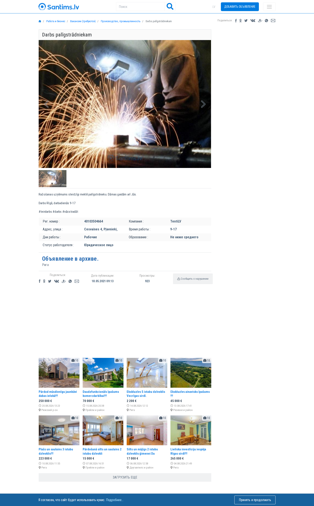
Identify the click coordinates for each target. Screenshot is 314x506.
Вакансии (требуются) (83, 21)
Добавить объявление (239, 6)
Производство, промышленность (120, 21)
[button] (46, 104)
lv (214, 7)
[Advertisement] (125, 324)
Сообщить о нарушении (194, 278)
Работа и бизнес (55, 21)
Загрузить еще (125, 477)
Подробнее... (114, 500)
